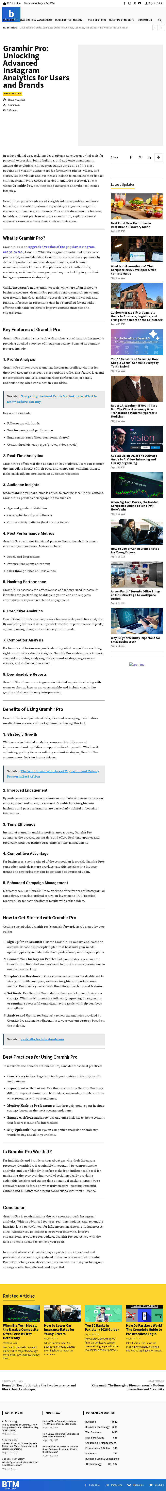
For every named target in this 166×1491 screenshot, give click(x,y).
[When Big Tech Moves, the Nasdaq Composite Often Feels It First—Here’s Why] (137, 485)
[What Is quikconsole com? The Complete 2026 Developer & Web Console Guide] (137, 249)
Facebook (94, 1485)
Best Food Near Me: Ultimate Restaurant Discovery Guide (131, 225)
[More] (158, 157)
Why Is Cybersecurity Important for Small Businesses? (135, 640)
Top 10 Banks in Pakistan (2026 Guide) (102, 1327)
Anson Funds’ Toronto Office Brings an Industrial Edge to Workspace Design (136, 595)
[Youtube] (139, 3)
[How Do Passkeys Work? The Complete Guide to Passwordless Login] (144, 1313)
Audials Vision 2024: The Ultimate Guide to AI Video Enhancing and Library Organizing (134, 459)
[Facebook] (124, 3)
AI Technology (9, 1421)
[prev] (154, 27)
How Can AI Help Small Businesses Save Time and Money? (61, 1435)
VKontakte (138, 1485)
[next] (161, 27)
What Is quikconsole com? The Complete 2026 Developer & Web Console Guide (133, 269)
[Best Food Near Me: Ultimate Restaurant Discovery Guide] (137, 206)
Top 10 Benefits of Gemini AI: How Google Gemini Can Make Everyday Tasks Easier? (64, 27)
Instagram (116, 1485)
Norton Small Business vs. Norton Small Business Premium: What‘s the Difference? (60, 1449)
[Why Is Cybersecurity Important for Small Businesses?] (137, 621)
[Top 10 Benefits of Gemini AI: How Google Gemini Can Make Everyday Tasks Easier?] (137, 342)
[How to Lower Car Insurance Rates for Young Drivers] (137, 532)
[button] (159, 20)
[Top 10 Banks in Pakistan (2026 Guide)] (103, 1313)
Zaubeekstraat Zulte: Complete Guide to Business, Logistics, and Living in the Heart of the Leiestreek (137, 316)
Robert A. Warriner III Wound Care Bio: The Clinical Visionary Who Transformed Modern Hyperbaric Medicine (134, 411)
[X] (134, 3)
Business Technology (13, 1459)
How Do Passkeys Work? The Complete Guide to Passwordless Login (144, 1329)
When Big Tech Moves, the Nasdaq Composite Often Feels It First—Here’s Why (135, 505)
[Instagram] (129, 3)
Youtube (159, 1485)
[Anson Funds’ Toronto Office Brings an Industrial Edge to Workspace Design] (137, 575)
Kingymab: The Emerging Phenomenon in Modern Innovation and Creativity (128, 1387)
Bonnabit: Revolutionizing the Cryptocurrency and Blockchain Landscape (39, 1387)
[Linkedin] (149, 157)
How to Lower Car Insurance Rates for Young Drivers (135, 550)
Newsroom (14, 105)
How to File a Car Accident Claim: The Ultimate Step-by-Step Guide (60, 1422)
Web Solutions (12, 93)
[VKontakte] (129, 1485)
